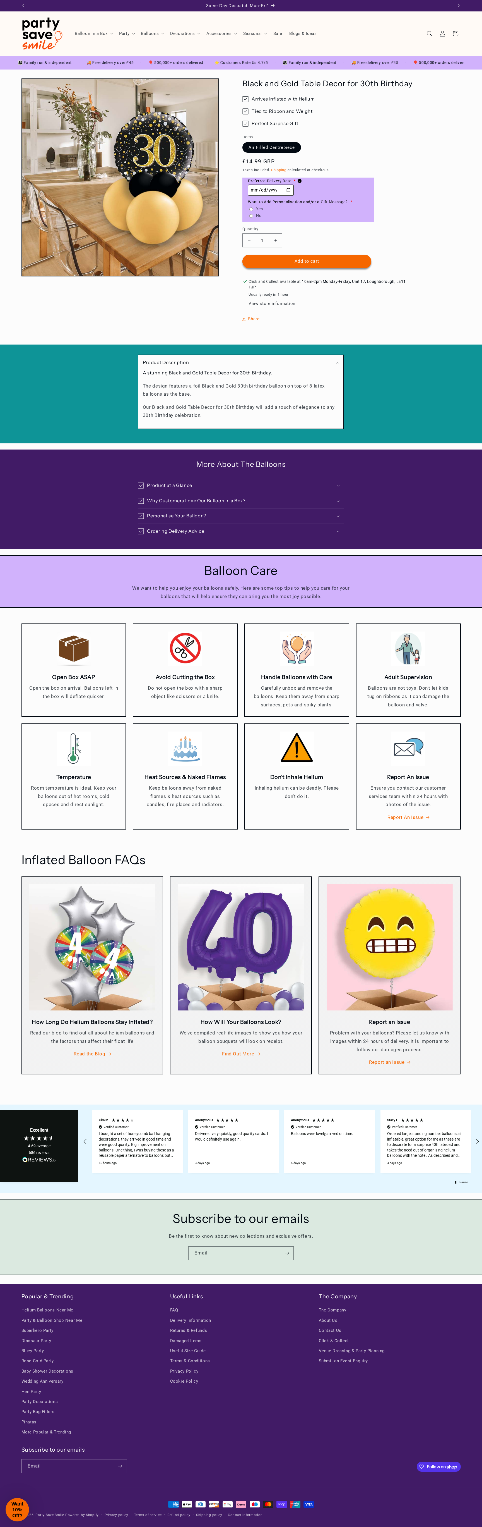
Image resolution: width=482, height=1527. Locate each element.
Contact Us (330, 1330)
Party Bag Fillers (38, 1411)
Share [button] (253, 318)
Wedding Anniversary (42, 1381)
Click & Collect (334, 1340)
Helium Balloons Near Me (47, 1310)
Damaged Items (186, 1340)
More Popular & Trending (46, 1432)
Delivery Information (190, 1320)
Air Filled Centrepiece (272, 147)
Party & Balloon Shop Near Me (52, 1320)
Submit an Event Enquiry (343, 1360)
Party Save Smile (49, 1515)
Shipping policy (209, 1515)
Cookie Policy (184, 1381)
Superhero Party (37, 1330)
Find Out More (238, 1054)
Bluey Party (32, 1350)
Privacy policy (116, 1515)
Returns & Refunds (188, 1330)
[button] (93, 33)
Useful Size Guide (188, 1350)
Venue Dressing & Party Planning (352, 1350)
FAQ (174, 1310)
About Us (328, 1320)
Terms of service (148, 1515)
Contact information (245, 1515)
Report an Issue (386, 1062)
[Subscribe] (287, 1253)
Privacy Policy (184, 1371)
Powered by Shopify (82, 1515)
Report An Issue (405, 817)
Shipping (278, 170)
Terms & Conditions (190, 1360)
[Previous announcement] (23, 5)
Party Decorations (39, 1401)
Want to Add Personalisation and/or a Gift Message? (300, 202)
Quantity (250, 229)
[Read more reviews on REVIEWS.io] (39, 1161)
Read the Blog (89, 1054)
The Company (332, 1310)
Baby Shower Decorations (47, 1371)
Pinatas (29, 1422)
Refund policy (179, 1515)
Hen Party (31, 1391)
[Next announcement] (459, 5)
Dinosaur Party (36, 1340)
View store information (272, 303)
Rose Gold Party (37, 1360)
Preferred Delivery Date (271, 181)
